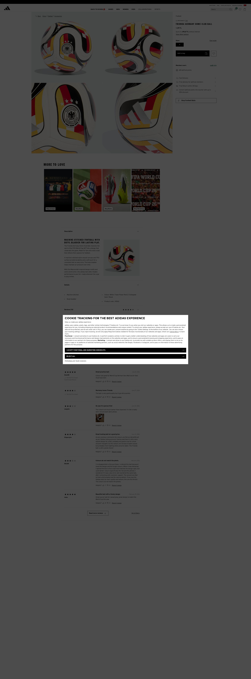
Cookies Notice (174, 331)
